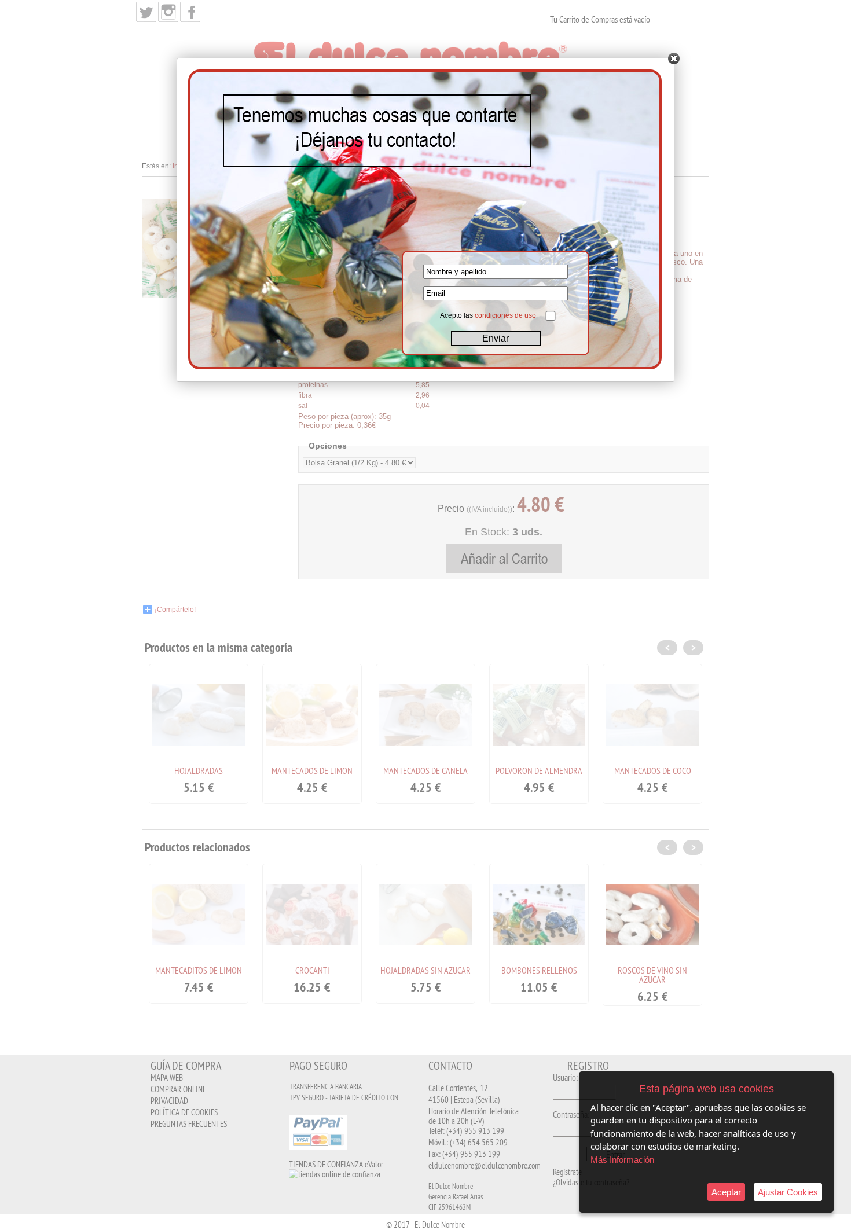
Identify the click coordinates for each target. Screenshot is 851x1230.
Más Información (622, 1160)
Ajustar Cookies (788, 1192)
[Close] (674, 58)
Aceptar (726, 1192)
